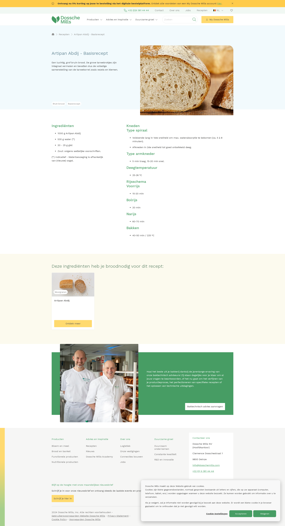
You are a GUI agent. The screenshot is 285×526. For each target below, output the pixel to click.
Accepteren (241, 513)
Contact (159, 10)
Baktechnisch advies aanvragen (205, 406)
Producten (58, 439)
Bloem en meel (60, 446)
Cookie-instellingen (217, 513)
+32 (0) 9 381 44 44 (203, 471)
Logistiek (125, 446)
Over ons (174, 10)
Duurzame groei (163, 439)
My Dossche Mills (219, 19)
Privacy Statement (118, 515)
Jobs (188, 10)
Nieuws (90, 451)
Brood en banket (61, 451)
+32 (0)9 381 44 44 (138, 10)
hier (219, 3)
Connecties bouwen (131, 456)
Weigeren (264, 513)
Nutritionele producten (65, 462)
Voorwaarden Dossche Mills (84, 519)
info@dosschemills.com (206, 465)
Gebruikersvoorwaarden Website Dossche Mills (78, 515)
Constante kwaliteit (165, 454)
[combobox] (218, 10)
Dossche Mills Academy (99, 456)
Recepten (202, 10)
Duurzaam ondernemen (161, 447)
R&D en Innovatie (164, 459)
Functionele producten (65, 456)
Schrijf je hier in (63, 498)
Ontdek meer (73, 323)
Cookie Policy (59, 519)
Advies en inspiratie (97, 439)
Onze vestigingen (130, 451)
